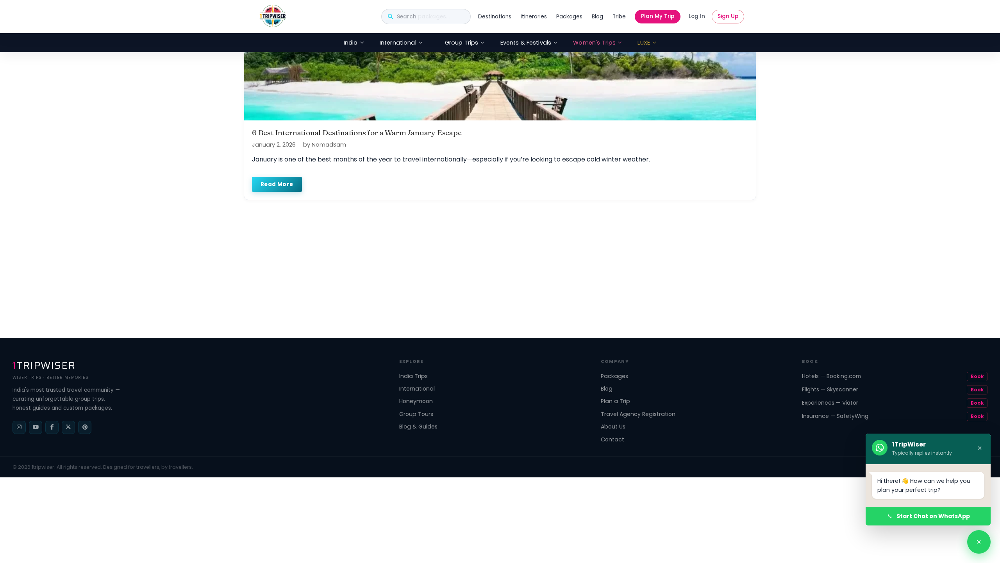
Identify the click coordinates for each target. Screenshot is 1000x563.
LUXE (644, 43)
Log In (697, 16)
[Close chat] (979, 448)
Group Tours (416, 414)
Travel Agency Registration (638, 414)
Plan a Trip (615, 401)
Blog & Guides (418, 426)
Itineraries (534, 16)
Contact (612, 439)
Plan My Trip (657, 16)
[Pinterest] (84, 427)
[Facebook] (52, 427)
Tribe (619, 16)
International (398, 43)
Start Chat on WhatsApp (933, 516)
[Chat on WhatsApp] (979, 542)
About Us (613, 426)
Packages (569, 16)
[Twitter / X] (68, 427)
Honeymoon (416, 401)
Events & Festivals (526, 43)
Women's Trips (594, 43)
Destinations (494, 16)
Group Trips (462, 43)
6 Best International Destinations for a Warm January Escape (357, 132)
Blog (597, 16)
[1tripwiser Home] (272, 16)
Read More (277, 184)
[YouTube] (35, 427)
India (351, 43)
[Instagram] (19, 427)
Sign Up (728, 16)
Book (977, 376)
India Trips (413, 376)
